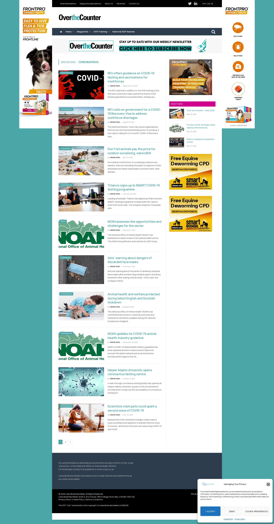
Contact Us (134, 3)
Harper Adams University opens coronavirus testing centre (130, 372)
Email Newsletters (68, 3)
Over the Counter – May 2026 (200, 110)
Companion (65, 149)
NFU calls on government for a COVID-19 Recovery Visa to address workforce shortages (134, 114)
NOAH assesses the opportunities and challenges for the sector (134, 224)
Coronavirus (66, 73)
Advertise (121, 3)
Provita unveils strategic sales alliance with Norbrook (201, 126)
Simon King (115, 86)
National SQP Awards (123, 31)
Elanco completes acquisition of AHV (200, 140)
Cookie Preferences (256, 511)
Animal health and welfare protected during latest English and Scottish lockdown (134, 298)
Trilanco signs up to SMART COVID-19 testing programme (134, 187)
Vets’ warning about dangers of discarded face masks (130, 260)
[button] (268, 484)
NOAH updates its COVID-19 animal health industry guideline (132, 336)
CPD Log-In (207, 4)
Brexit (63, 221)
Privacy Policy (240, 519)
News (68, 31)
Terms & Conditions (94, 499)
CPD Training (100, 31)
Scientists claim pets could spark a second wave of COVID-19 (132, 408)
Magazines (82, 31)
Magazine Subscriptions (90, 3)
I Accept (210, 511)
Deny (232, 511)
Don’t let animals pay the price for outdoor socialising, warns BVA (131, 151)
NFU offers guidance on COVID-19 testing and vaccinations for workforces (131, 77)
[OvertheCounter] (80, 18)
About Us (109, 3)
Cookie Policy (228, 519)
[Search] (213, 32)
